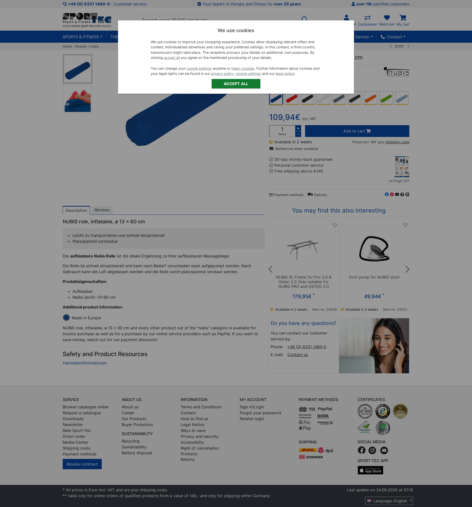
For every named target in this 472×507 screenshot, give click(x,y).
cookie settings (199, 68)
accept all (172, 57)
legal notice (285, 73)
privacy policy (222, 73)
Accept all (236, 83)
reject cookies (242, 68)
